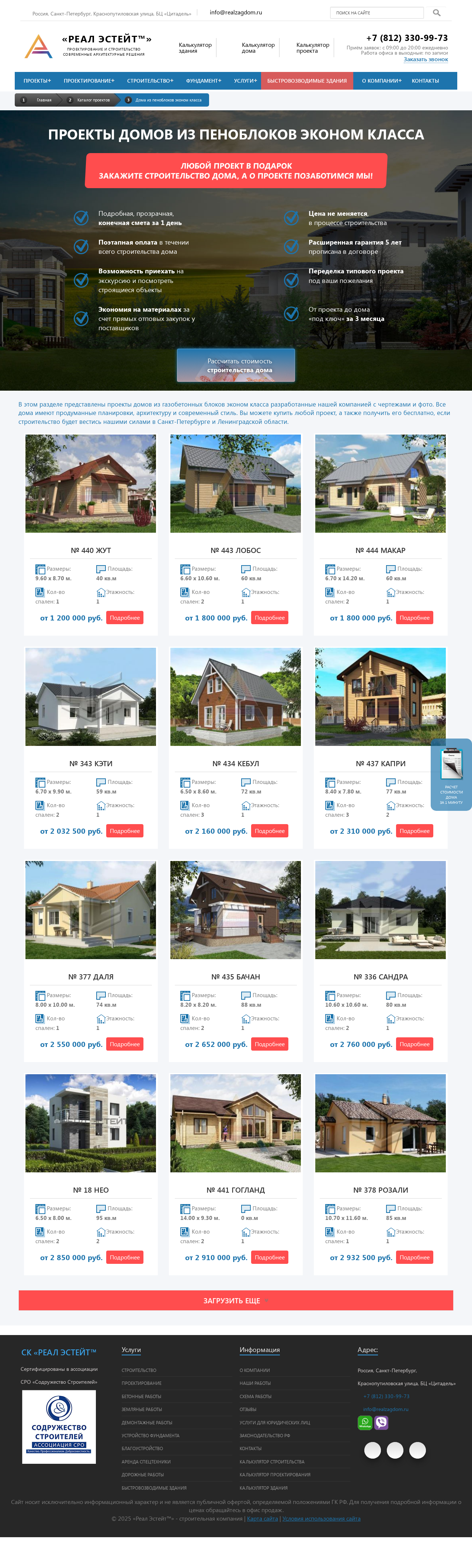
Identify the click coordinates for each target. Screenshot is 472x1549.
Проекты (36, 80)
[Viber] (381, 1428)
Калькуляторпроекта (312, 47)
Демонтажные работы (147, 1422)
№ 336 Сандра (381, 977)
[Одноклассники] (417, 1450)
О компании (380, 80)
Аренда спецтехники (146, 1462)
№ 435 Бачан (235, 977)
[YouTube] (372, 1450)
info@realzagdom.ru (236, 12)
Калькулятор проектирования (275, 1474)
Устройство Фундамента (151, 1435)
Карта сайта (262, 1518)
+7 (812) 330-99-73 (407, 37)
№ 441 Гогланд (235, 1190)
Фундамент (202, 80)
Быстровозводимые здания (307, 80)
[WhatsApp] (365, 1428)
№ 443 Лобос (236, 550)
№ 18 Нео (91, 1190)
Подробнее (125, 617)
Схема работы (255, 1396)
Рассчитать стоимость (240, 365)
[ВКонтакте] (395, 1450)
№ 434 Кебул (235, 764)
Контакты (425, 80)
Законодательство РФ (265, 1435)
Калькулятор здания (264, 1488)
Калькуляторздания (195, 47)
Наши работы (255, 1383)
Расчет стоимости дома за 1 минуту (451, 794)
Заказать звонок (426, 59)
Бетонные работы (141, 1396)
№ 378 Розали (380, 1190)
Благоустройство (142, 1448)
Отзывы (248, 1409)
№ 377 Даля (91, 977)
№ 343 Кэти (90, 764)
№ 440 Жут (91, 550)
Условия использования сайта (321, 1518)
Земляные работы (142, 1409)
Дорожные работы (143, 1474)
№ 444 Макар (380, 550)
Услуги (244, 80)
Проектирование (87, 80)
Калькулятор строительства (272, 1462)
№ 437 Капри (381, 764)
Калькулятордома (258, 47)
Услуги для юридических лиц (275, 1422)
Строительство (148, 80)
